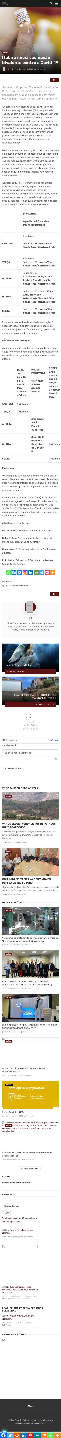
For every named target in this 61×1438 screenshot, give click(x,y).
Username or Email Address (16, 1183)
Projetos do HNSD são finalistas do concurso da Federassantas (27, 1154)
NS (12, 69)
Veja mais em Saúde (29, 1169)
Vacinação (29, 586)
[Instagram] (25, 572)
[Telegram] (41, 572)
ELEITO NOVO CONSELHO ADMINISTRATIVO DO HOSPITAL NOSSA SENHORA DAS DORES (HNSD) (27, 983)
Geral (8, 796)
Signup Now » (31, 1218)
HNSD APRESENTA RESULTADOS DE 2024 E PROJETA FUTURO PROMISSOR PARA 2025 (29, 1026)
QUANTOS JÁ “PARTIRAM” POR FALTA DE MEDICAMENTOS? (23, 1070)
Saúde (5, 52)
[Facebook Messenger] (19, 572)
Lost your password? (11, 1222)
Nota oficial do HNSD (13, 1112)
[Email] (36, 572)
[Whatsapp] (8, 572)
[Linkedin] (30, 572)
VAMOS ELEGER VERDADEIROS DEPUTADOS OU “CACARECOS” (29, 825)
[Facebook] (13, 572)
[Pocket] (47, 572)
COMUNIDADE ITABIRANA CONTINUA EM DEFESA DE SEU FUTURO (26, 881)
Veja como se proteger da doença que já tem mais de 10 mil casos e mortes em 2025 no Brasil (30, 939)
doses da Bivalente (15, 586)
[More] (52, 572)
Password (8, 1194)
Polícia (9, 1085)
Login (55, 740)
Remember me (11, 1206)
